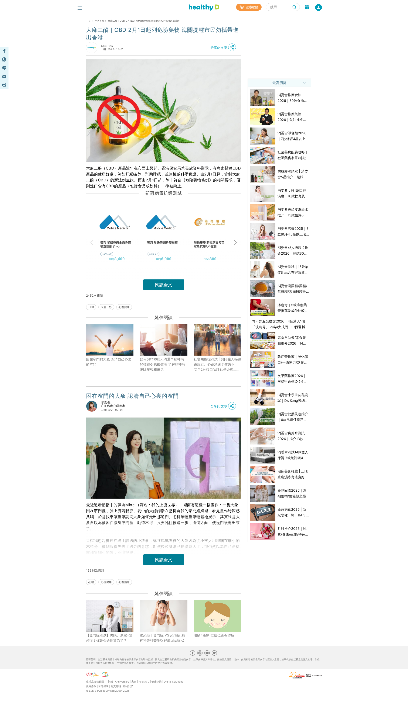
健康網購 (251, 7)
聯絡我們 (128, 686)
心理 (91, 582)
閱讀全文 (163, 284)
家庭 (133, 681)
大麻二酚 (106, 307)
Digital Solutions (173, 681)
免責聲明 (116, 686)
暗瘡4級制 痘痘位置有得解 (214, 635)
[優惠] (307, 7)
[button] (224, 47)
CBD (91, 307)
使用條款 (91, 686)
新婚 (110, 681)
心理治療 (124, 582)
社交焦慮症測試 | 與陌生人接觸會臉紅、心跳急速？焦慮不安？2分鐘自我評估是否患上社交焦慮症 (217, 364)
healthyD (144, 681)
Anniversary (122, 681)
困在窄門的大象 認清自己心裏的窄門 (108, 361)
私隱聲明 (103, 686)
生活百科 (99, 20)
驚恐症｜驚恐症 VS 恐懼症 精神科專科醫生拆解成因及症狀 (162, 637)
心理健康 (124, 307)
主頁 (88, 20)
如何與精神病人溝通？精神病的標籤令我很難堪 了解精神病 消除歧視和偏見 (162, 364)
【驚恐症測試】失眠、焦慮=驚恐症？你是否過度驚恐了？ (109, 637)
